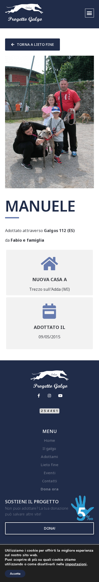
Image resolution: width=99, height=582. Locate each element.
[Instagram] (49, 395)
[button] (89, 13)
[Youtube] (60, 395)
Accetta (15, 574)
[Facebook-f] (39, 395)
